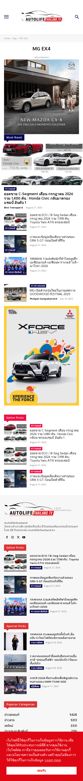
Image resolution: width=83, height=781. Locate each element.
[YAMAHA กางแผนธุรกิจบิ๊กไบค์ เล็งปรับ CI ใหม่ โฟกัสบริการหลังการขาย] (15, 641)
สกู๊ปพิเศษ (35, 686)
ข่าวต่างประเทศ (38, 285)
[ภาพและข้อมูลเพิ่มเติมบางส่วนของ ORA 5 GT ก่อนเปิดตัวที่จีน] (15, 244)
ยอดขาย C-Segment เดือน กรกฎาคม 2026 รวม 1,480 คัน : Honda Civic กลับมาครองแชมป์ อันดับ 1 (38, 198)
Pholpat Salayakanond (43, 298)
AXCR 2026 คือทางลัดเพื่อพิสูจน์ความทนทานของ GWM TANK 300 (54, 680)
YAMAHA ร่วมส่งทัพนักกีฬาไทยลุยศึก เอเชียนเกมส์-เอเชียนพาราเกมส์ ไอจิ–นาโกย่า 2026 (54, 262)
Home (7, 38)
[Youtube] (24, 537)
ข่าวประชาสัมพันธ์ (13, 272)
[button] (41, 356)
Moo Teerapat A (13, 207)
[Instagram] (12, 537)
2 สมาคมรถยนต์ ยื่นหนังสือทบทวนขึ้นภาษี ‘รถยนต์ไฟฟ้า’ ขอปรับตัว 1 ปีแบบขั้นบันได (53, 660)
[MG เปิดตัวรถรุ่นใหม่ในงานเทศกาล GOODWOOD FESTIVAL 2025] (15, 293)
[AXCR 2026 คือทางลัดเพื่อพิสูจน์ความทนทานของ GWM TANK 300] (15, 685)
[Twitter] (18, 537)
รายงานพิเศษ (37, 642)
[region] (41, 356)
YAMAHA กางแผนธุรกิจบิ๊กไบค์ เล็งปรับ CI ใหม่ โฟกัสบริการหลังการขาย (53, 636)
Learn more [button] (53, 760)
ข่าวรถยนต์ (10, 188)
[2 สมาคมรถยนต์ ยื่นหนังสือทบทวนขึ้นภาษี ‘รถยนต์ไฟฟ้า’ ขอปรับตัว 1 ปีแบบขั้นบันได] (15, 663)
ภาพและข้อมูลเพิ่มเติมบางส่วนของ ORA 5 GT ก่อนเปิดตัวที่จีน (52, 238)
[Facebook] (7, 537)
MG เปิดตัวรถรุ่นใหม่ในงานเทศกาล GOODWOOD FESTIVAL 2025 (52, 292)
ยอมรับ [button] (41, 770)
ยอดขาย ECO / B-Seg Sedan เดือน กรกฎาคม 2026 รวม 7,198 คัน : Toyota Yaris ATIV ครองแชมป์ (53, 218)
